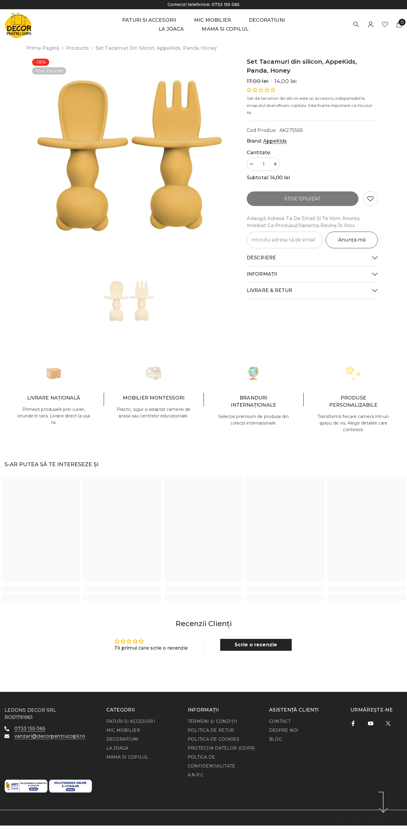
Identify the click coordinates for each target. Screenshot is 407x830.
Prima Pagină (42, 48)
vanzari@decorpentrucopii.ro (49, 736)
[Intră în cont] (371, 24)
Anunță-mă (352, 240)
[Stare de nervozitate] (388, 723)
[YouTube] (370, 723)
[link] (370, 198)
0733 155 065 (123, 4)
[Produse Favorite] (385, 24)
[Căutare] (356, 24)
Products (77, 48)
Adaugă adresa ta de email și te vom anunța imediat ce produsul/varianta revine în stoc (303, 222)
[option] (129, 155)
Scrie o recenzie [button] (255, 645)
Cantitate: (259, 152)
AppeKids (275, 141)
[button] (261, 90)
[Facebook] (353, 723)
